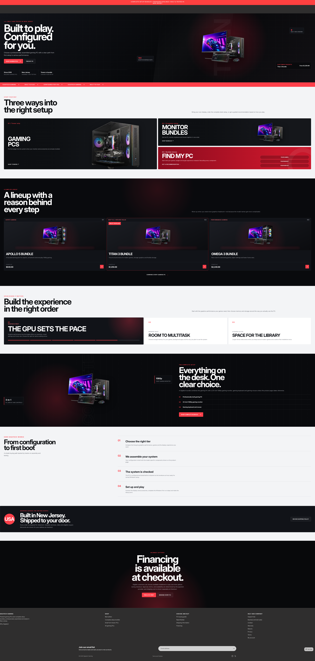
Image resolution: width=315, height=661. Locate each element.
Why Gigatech (4, 624)
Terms (250, 635)
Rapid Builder (180, 620)
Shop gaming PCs (13, 61)
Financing (179, 626)
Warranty (250, 626)
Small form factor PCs (111, 623)
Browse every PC (165, 595)
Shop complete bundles (191, 414)
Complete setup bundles (112, 620)
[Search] (303, 9)
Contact (250, 623)
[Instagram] (232, 656)
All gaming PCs (109, 626)
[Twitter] (235, 656)
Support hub (251, 617)
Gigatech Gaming (88, 656)
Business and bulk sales (255, 620)
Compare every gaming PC (157, 275)
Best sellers (108, 617)
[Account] (306, 9)
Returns (250, 629)
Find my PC (29, 61)
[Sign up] (234, 648)
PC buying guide (181, 617)
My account (251, 638)
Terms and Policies (157, 656)
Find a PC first (149, 595)
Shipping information (182, 623)
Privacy (250, 632)
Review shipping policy (301, 519)
